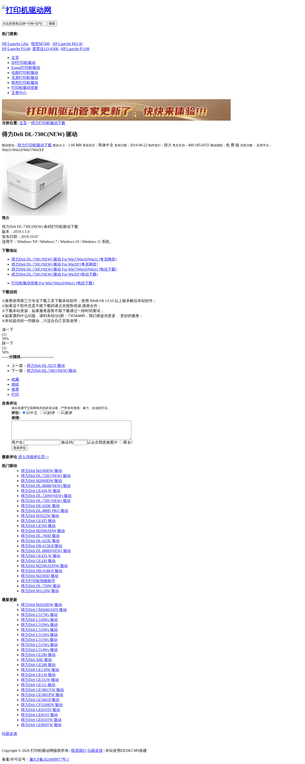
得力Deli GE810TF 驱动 (40, 710)
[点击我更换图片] (102, 442)
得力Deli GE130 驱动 (38, 675)
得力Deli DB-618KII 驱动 (41, 571)
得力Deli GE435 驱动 (38, 521)
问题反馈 (9, 734)
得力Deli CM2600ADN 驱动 (44, 610)
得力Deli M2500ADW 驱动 (43, 531)
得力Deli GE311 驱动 (38, 685)
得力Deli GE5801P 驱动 (40, 700)
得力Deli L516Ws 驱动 (39, 630)
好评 (51, 413)
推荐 (15, 389)
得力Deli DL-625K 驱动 (40, 541)
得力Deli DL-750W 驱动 (40, 586)
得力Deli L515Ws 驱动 (39, 645)
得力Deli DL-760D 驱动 (40, 536)
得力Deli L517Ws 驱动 (39, 615)
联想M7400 (40, 44)
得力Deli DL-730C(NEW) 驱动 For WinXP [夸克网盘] (54, 264)
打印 (15, 394)
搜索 (52, 23)
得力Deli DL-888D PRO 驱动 (44, 511)
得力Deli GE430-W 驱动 (40, 491)
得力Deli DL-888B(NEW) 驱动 (46, 486)
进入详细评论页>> (33, 457)
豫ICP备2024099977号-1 (49, 759)
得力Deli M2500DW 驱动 (41, 471)
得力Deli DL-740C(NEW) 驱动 (51, 371)
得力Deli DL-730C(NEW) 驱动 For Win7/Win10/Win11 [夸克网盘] (64, 259)
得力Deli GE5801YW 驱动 (42, 690)
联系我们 (78, 751)
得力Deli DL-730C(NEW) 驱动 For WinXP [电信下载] (54, 274)
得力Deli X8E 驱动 (36, 660)
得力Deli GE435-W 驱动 (40, 556)
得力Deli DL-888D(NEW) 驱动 (46, 551)
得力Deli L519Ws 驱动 (39, 625)
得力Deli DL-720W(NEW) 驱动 (46, 496)
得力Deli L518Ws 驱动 (39, 620)
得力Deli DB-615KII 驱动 (41, 546)
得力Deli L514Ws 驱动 (39, 650)
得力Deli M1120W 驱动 (40, 591)
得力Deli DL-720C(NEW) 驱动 (46, 476)
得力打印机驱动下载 (48, 123)
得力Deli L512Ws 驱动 (39, 635)
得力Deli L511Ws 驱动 (39, 640)
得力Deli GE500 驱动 (38, 526)
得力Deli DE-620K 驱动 (40, 506)
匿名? (128, 442)
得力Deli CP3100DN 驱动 (42, 705)
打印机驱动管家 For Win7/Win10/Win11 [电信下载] (52, 283)
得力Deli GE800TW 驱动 (41, 725)
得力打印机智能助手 (38, 581)
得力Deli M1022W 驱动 (40, 516)
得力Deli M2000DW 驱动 (41, 481)
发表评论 (19, 448)
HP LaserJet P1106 (16, 49)
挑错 (15, 384)
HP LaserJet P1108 (75, 49)
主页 (23, 123)
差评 (68, 413)
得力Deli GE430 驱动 (38, 561)
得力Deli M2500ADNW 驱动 (44, 566)
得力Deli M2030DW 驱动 (41, 605)
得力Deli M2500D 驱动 (39, 576)
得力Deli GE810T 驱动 (39, 715)
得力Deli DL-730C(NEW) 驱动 (46, 501)
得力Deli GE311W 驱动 (40, 680)
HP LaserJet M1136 (67, 44)
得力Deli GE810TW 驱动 (41, 720)
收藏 (15, 379)
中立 (34, 413)
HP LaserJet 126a (15, 44)
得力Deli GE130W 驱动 (40, 670)
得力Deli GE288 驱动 (38, 665)
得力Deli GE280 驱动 (38, 655)
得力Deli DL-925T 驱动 (46, 366)
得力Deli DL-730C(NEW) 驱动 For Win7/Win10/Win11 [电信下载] (64, 269)
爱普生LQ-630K (45, 49)
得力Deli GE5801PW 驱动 (42, 695)
